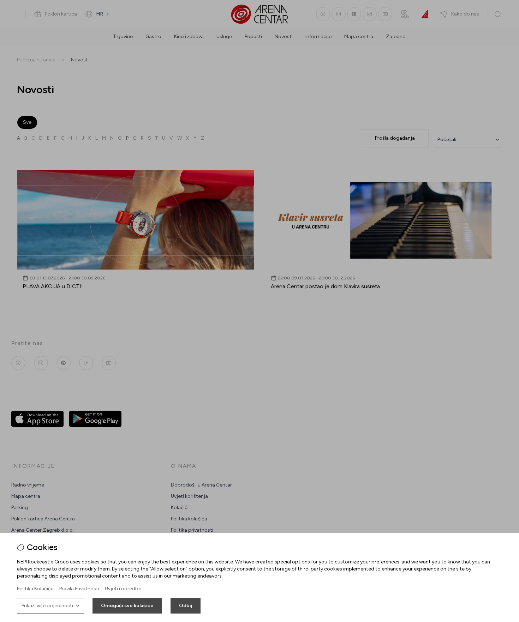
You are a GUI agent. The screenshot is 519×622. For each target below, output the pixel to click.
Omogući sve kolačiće (127, 606)
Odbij (185, 606)
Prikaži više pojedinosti (47, 606)
